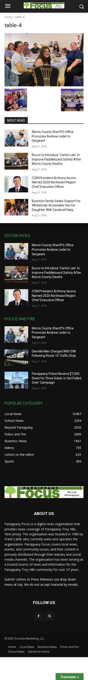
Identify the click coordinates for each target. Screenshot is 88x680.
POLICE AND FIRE (20, 318)
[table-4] (44, 59)
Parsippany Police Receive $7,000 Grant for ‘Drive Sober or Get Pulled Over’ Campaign (56, 378)
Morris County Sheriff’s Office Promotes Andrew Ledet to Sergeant (53, 136)
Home (8, 17)
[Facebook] (38, 616)
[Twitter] (49, 616)
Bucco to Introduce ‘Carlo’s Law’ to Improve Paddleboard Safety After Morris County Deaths (56, 159)
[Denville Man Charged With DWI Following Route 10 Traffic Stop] (16, 357)
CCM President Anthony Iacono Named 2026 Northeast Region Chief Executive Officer (54, 182)
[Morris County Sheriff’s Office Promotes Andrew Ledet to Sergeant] (16, 138)
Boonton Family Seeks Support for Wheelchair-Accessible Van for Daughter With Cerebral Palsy (56, 205)
